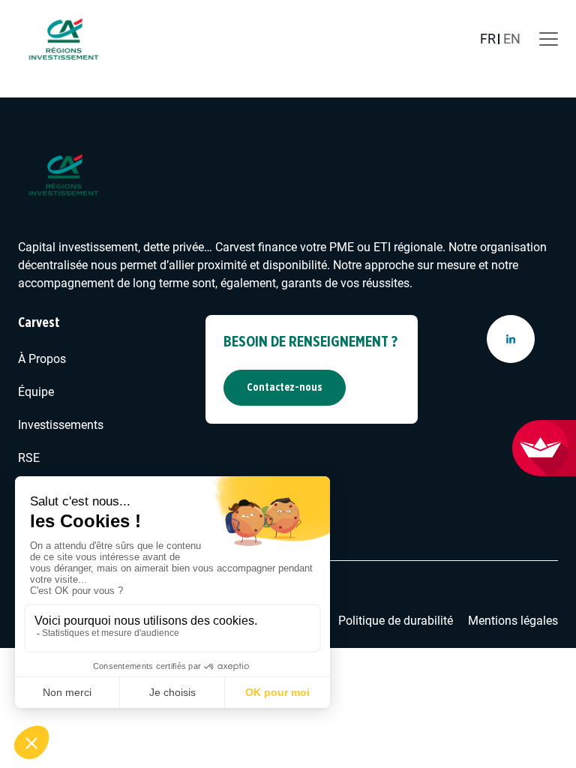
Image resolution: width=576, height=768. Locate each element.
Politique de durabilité (395, 621)
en (511, 38)
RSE (29, 458)
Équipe (36, 392)
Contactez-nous (284, 387)
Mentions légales (513, 621)
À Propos (42, 359)
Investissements (61, 425)
